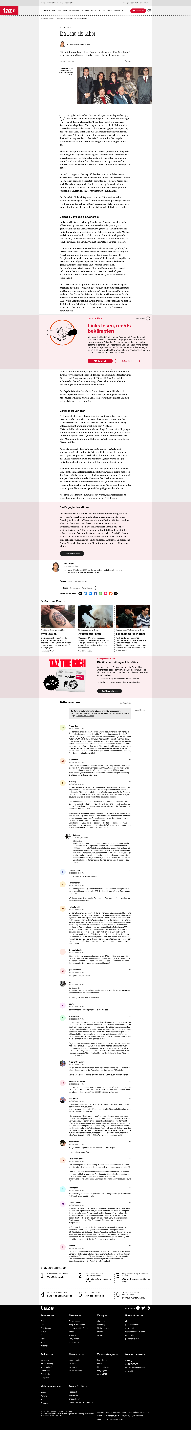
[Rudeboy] (68, 837)
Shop (43, 1399)
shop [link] (61, 3)
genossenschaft (131, 1325)
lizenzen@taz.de (57, 1415)
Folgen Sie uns (129, 1308)
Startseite (44, 18)
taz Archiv (129, 1371)
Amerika (60, 18)
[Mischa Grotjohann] (63, 1063)
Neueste (122, 703)
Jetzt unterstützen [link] (72, 553)
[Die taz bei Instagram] (148, 1309)
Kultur (43, 1332)
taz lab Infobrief (75, 1370)
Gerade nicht (140, 319)
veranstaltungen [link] (52, 3)
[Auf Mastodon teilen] (85, 593)
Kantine (44, 1396)
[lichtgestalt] (63, 1100)
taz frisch (72, 1363)
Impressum (122, 1416)
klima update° (46, 1367)
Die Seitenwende (104, 1328)
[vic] (63, 984)
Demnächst (102, 1360)
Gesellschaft (46, 1328)
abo (127, 1321)
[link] (46, 10)
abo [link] (124, 3)
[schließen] (148, 318)
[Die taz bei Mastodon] (138, 1309)
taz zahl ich (129, 1328)
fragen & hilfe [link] (69, 3)
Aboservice (73, 1395)
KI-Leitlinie (144, 1412)
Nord (43, 1342)
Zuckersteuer (74, 1321)
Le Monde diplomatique (135, 1368)
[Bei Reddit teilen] (111, 593)
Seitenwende (137, 1416)
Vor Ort (100, 1363)
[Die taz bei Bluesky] (143, 1309)
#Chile (71, 581)
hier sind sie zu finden (85, 716)
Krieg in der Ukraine (77, 1325)
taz (47, 1308)
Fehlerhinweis (87, 588)
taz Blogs (129, 1360)
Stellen (100, 1332)
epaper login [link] (144, 3)
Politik (52, 18)
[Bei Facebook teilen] (95, 593)
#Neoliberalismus (81, 581)
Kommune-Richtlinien (131, 1412)
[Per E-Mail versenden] (80, 593)
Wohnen (72, 1335)
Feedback (73, 1392)
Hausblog (101, 1325)
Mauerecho (45, 1370)
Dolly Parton (74, 1339)
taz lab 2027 (102, 1374)
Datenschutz (111, 1416)
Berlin (43, 1339)
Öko (42, 1325)
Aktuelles (101, 1321)
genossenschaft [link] (132, 3)
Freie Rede (45, 1374)
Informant (101, 1416)
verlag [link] (43, 3)
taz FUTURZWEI (131, 1364)
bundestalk (45, 1360)
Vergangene (102, 1370)
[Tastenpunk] (63, 1143)
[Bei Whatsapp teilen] (100, 593)
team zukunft (74, 1360)
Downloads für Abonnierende (81, 1402)
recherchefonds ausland (135, 1332)
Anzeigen (44, 1403)
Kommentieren (75, 588)
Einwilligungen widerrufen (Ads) (110, 1419)
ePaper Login (74, 1399)
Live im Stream (103, 1367)
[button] (149, 11)
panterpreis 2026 (132, 1339)
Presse (100, 1335)
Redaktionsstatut (113, 1412)
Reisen (43, 1392)
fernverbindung (47, 1363)
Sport (43, 1335)
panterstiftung (131, 1335)
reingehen (45, 1378)
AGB (130, 1416)
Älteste (128, 703)
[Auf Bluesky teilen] (90, 593)
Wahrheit (44, 1346)
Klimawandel (74, 1342)
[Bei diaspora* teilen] (105, 593)
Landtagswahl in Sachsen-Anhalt (80, 1330)
